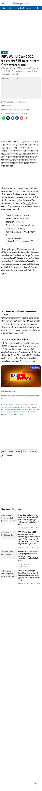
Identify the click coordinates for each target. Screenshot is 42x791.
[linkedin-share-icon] (17, 119)
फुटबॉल (28, 203)
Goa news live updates (9, 412)
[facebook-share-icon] (12, 119)
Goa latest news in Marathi (11, 409)
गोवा (4, 8)
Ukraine (24, 451)
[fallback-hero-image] (9, 518)
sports (4, 451)
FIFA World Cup (7, 455)
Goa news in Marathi (13, 405)
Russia (18, 451)
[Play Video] (21, 376)
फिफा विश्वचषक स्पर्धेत (31, 343)
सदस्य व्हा (12, 391)
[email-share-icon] (21, 119)
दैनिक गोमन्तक (6, 106)
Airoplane (33, 451)
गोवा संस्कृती (20, 8)
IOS (23, 414)
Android (15, 414)
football (11, 451)
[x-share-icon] (8, 119)
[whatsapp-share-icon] (3, 119)
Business (11, 407)
